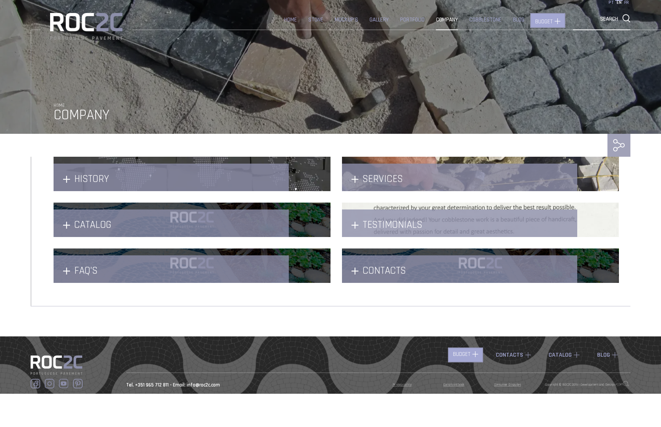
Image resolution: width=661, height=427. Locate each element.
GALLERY (379, 19)
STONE (315, 19)
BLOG (518, 19)
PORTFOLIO (412, 19)
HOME (290, 19)
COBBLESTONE (485, 19)
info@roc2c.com (203, 385)
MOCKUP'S (346, 19)
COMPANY (447, 19)
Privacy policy (402, 385)
